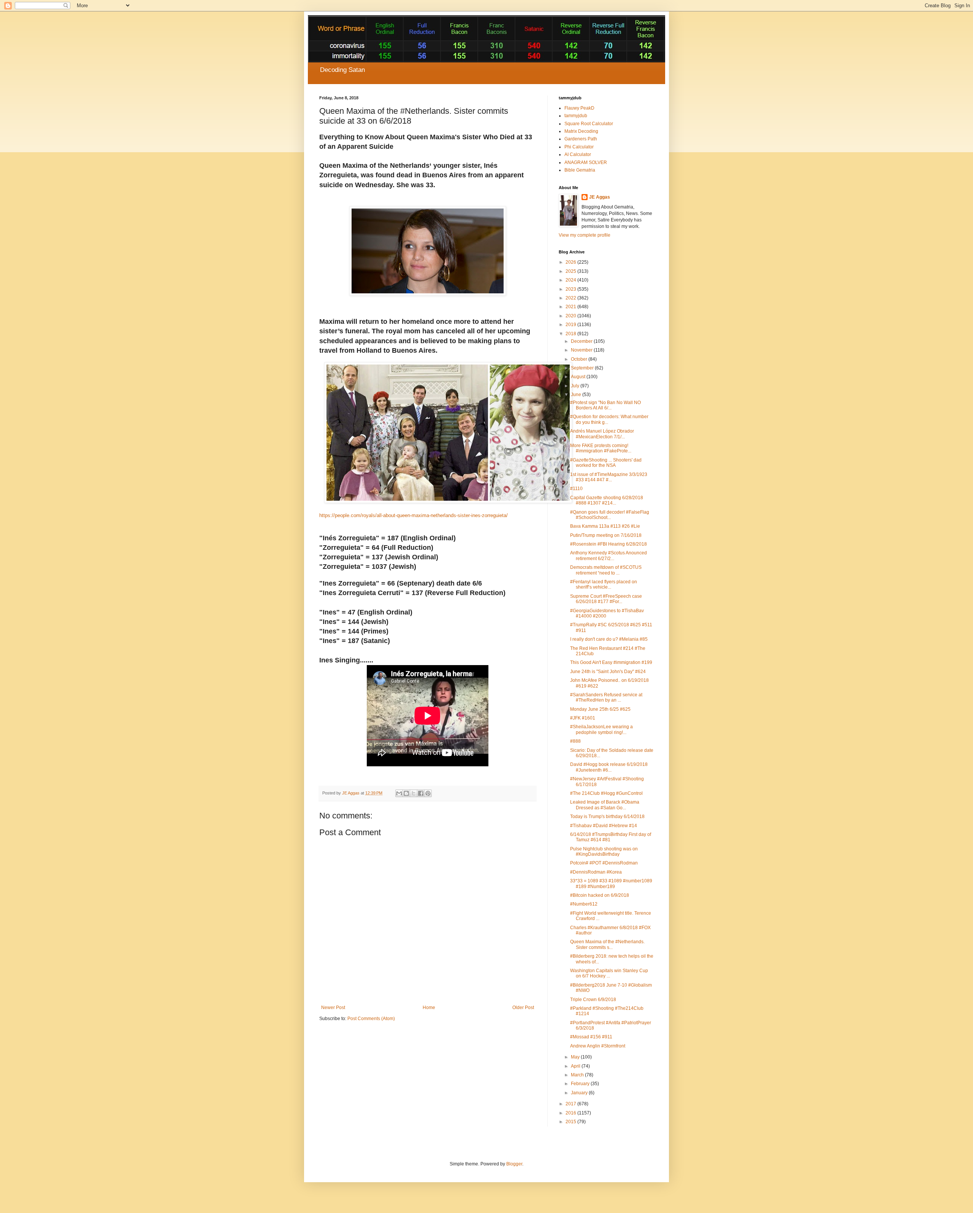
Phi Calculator (579, 147)
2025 (571, 271)
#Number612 (583, 904)
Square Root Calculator (588, 123)
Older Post (523, 1007)
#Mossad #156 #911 (591, 1036)
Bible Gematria (579, 170)
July (575, 385)
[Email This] (399, 793)
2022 (571, 298)
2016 (571, 1113)
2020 (571, 315)
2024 (571, 280)
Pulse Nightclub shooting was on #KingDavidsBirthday (604, 851)
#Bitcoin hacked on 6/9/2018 (599, 895)
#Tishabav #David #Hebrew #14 (603, 825)
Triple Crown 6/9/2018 (593, 999)
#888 (575, 741)
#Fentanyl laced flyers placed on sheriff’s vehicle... (603, 584)
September (583, 368)
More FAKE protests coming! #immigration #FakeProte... (600, 448)
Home (429, 1007)
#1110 (576, 488)
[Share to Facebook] (421, 793)
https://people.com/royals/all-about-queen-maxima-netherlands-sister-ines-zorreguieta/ (413, 515)
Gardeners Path (580, 139)
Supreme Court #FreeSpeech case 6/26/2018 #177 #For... (606, 599)
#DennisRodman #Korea (596, 872)
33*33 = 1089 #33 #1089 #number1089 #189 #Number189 (611, 883)
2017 (571, 1103)
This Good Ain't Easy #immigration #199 (611, 662)
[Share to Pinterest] (428, 793)
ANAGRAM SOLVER (585, 162)
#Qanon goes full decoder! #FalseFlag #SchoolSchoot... (609, 514)
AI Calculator (577, 154)
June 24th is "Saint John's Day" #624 (608, 671)
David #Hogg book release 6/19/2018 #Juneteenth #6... (609, 767)
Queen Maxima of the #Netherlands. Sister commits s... (607, 944)
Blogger (514, 1164)
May (576, 1057)
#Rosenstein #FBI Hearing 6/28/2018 (608, 544)
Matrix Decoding (581, 131)
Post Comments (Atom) (371, 1018)
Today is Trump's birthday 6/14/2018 (607, 816)
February (581, 1083)
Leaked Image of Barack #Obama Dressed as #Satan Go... (604, 804)
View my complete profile (584, 235)
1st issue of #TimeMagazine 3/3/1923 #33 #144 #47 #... (608, 477)
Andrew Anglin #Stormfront (597, 1046)
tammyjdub (575, 115)
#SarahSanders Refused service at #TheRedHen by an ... (606, 697)
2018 (571, 333)
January (580, 1092)
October (579, 359)
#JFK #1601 (582, 718)
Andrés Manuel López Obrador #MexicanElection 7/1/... (602, 433)
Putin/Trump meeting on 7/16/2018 (606, 535)
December (582, 341)
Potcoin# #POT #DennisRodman (604, 863)
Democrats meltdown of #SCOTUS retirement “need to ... (606, 570)
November (582, 350)
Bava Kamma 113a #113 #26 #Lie (605, 526)
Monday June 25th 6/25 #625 (600, 709)
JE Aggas (599, 197)
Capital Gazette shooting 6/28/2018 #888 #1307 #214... (606, 500)
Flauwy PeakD (579, 108)
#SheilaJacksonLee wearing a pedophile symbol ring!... (601, 729)
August (578, 376)
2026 (571, 262)
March (578, 1075)
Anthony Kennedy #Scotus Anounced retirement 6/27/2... (608, 555)
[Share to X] (413, 793)
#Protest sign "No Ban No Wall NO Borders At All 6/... (605, 405)
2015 (571, 1121)
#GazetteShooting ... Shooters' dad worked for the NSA (606, 462)
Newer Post (333, 1007)
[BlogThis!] (406, 793)
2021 (571, 306)
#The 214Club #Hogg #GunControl (606, 793)
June (576, 394)
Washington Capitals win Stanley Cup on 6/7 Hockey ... (609, 973)
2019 (571, 324)
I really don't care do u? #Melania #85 (609, 639)
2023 (571, 289)
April (576, 1066)
